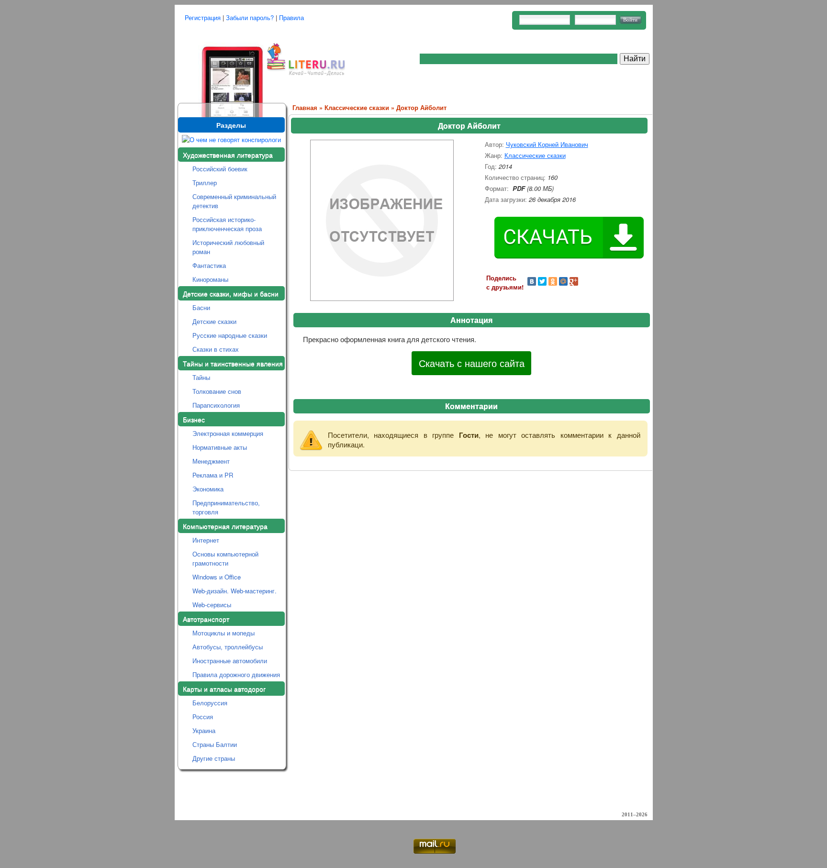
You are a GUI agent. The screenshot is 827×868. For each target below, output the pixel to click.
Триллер (204, 182)
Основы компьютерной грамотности (225, 558)
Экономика (208, 488)
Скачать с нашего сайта (472, 363)
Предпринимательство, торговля (226, 507)
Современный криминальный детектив (234, 201)
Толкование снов (216, 391)
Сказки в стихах (215, 349)
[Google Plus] (574, 281)
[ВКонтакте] (531, 281)
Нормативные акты (219, 447)
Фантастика (209, 265)
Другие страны (213, 758)
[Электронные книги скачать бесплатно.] (220, 68)
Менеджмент (211, 461)
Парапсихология (216, 405)
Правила (291, 17)
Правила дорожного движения (236, 674)
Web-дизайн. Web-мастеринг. (234, 590)
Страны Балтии (214, 744)
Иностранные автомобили (229, 660)
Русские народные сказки (229, 335)
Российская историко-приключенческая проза (227, 224)
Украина (203, 730)
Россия (202, 716)
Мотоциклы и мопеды (223, 632)
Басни (201, 307)
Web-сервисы (211, 604)
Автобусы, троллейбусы (227, 646)
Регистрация (203, 17)
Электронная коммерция (227, 433)
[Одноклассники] (552, 281)
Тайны (201, 377)
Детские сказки (214, 321)
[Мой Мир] (563, 281)
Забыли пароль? (250, 17)
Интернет (205, 540)
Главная (304, 107)
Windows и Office (216, 576)
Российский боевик (219, 168)
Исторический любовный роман (228, 247)
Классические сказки (356, 107)
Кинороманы (210, 279)
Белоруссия (209, 702)
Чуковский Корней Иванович (547, 144)
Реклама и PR (212, 474)
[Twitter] (542, 281)
